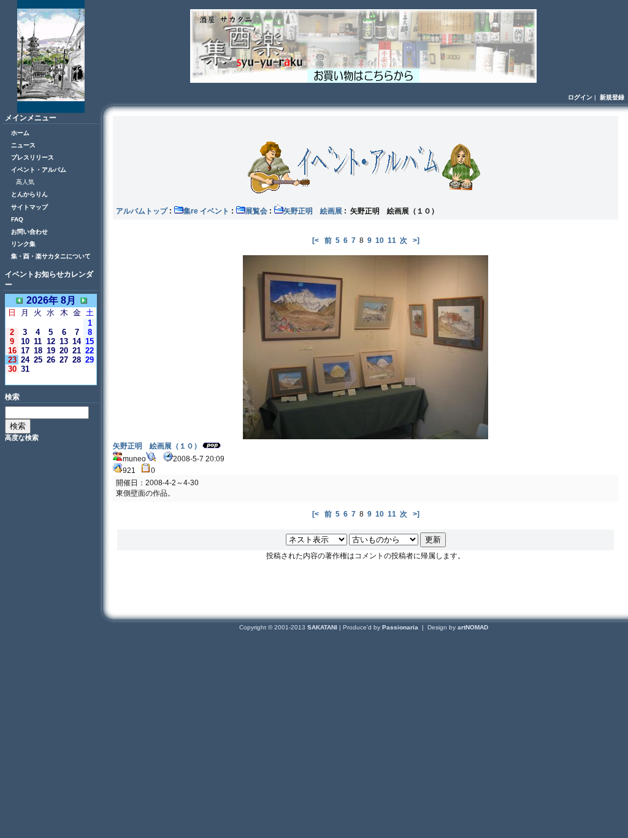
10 (379, 240)
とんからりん (29, 194)
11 (392, 240)
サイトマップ (29, 207)
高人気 (25, 182)
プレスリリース (32, 157)
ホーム (20, 132)
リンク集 (23, 243)
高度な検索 (22, 437)
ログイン (580, 97)
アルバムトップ (141, 211)
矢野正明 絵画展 (312, 211)
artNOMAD (473, 627)
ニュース (23, 145)
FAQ (17, 219)
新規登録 (612, 97)
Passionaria (401, 627)
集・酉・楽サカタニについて (51, 256)
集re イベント (206, 211)
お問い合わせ (29, 231)
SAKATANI (323, 627)
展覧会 (256, 211)
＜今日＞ (51, 378)
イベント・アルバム (38, 169)
